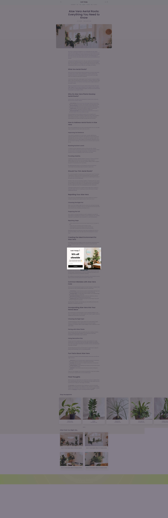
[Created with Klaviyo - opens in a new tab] (84, 269)
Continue (75, 266)
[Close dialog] (100, 248)
